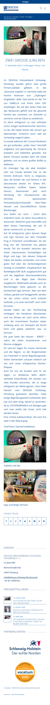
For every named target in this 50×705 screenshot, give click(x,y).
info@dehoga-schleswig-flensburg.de (20, 577)
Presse (37, 65)
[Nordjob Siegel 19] (25, 672)
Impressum (7, 694)
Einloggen (25, 2)
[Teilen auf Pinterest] (20, 521)
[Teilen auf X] (11, 521)
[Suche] (39, 8)
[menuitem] (25, 1)
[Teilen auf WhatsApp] (15, 521)
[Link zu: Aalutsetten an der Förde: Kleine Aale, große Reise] (7, 598)
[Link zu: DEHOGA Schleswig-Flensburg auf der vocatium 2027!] (7, 609)
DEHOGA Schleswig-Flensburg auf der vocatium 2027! (28, 611)
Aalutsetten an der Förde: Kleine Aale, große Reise (27, 602)
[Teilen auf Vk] (34, 521)
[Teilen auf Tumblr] (29, 521)
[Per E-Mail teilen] (44, 521)
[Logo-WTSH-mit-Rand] (25, 648)
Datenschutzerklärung (17, 694)
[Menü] (45, 8)
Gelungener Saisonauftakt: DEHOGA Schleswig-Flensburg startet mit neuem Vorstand (29, 621)
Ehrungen (30, 65)
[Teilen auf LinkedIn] (25, 521)
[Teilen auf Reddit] (39, 521)
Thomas (25, 69)
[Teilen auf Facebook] (6, 521)
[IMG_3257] (25, 40)
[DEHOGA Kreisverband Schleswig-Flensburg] (21, 8)
